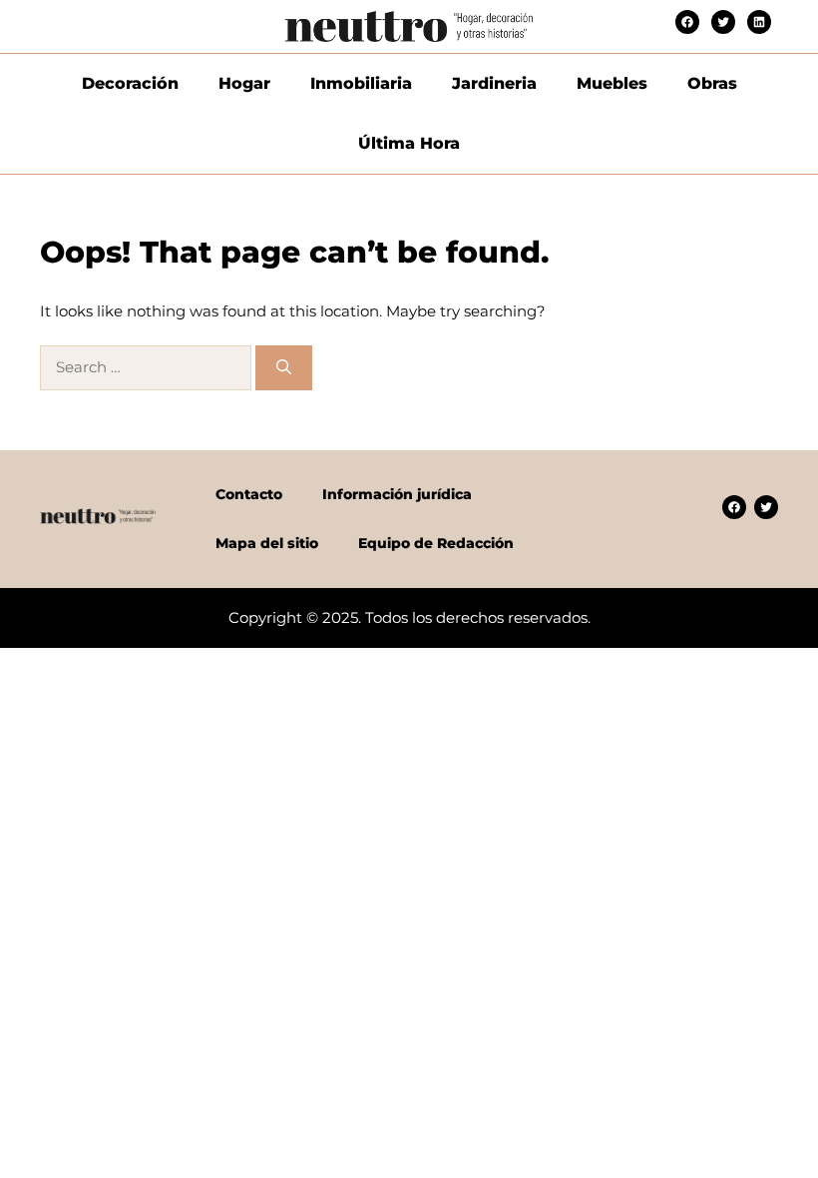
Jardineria (494, 83)
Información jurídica (397, 494)
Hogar (244, 83)
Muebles (612, 83)
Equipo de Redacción (436, 543)
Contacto (248, 494)
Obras (712, 83)
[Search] (283, 367)
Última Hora (409, 143)
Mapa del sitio (266, 543)
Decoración (130, 83)
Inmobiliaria (361, 83)
